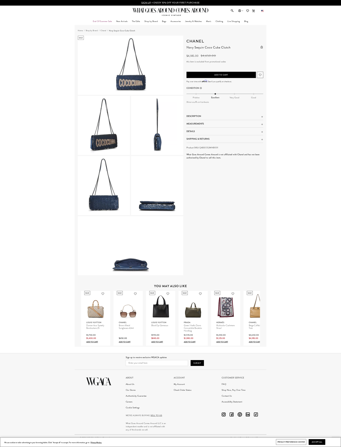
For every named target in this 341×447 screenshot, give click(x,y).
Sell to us (156, 415)
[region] (170, 442)
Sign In (240, 11)
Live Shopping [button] (233, 21)
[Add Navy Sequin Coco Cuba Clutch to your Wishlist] (260, 75)
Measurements (195, 123)
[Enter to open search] (232, 10)
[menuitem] (122, 21)
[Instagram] (223, 415)
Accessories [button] (175, 21)
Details (190, 131)
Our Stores (131, 390)
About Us (130, 384)
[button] (262, 10)
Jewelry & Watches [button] (193, 21)
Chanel (195, 41)
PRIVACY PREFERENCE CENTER (291, 442)
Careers (129, 401)
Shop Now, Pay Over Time (233, 390)
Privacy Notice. (96, 442)
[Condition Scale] (202, 88)
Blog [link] (246, 21)
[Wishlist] (248, 11)
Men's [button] (208, 21)
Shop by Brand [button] (151, 21)
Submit (197, 363)
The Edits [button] (136, 21)
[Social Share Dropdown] (261, 46)
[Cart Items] (253, 11)
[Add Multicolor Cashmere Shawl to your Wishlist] (233, 294)
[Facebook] (231, 415)
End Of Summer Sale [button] (102, 21)
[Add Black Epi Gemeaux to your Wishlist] (168, 294)
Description (193, 116)
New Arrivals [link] (122, 21)
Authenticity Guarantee (136, 395)
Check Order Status (182, 390)
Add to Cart (221, 74)
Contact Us (227, 395)
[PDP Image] (130, 155)
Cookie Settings (133, 407)
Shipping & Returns (198, 138)
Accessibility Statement (232, 401)
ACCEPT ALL (317, 442)
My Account (179, 384)
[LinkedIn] (247, 415)
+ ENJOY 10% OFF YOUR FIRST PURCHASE (170, 2)
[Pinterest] (239, 415)
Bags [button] (164, 21)
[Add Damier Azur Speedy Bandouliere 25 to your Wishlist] (103, 294)
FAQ (224, 384)
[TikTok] (256, 415)
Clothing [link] (219, 21)
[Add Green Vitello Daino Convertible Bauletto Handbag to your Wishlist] (200, 294)
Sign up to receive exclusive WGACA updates (146, 357)
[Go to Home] (98, 381)
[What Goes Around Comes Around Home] (170, 10)
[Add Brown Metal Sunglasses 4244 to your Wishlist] (135, 294)
